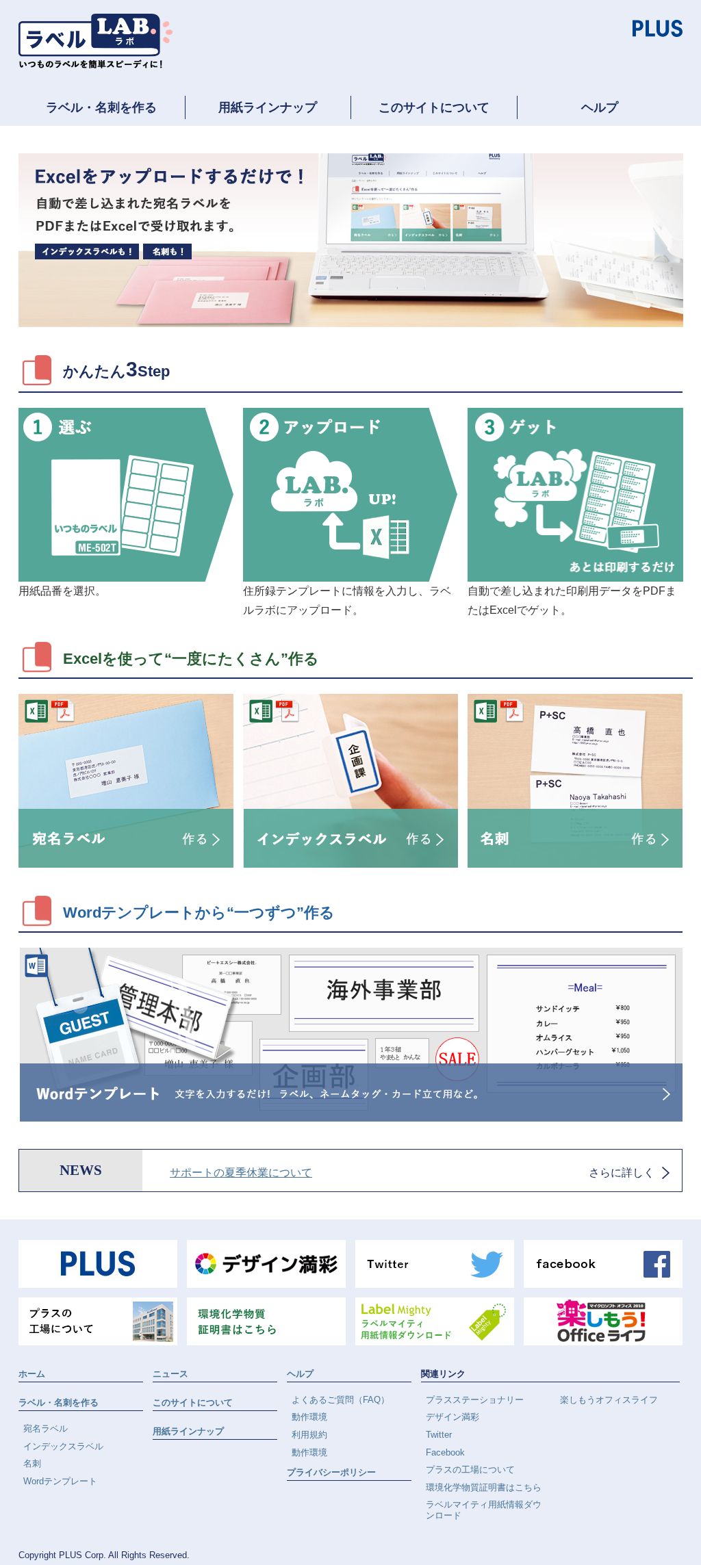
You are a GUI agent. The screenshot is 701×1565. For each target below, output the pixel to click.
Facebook (445, 1452)
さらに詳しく (621, 1172)
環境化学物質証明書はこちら (483, 1487)
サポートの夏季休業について (241, 1172)
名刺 (32, 1463)
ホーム (31, 1374)
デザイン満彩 (452, 1417)
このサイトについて (434, 107)
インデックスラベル (63, 1446)
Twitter (439, 1435)
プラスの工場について (470, 1469)
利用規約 (309, 1435)
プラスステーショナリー (475, 1400)
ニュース (170, 1374)
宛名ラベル (45, 1428)
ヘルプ (599, 107)
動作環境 (309, 1417)
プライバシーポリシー (331, 1472)
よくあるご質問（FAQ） (341, 1400)
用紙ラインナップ (267, 107)
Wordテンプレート (60, 1481)
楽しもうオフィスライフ (609, 1400)
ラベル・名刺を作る (101, 107)
